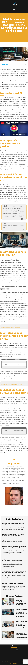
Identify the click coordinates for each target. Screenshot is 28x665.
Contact (9, 661)
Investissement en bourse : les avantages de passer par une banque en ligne (14, 547)
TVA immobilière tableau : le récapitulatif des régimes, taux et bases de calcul (14, 571)
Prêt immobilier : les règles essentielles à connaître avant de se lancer (13, 524)
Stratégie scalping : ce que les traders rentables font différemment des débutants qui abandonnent (13, 536)
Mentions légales (16, 661)
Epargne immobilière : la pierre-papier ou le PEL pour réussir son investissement (14, 559)
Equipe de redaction (14, 663)
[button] (14, 9)
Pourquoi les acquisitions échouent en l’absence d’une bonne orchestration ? (13, 582)
